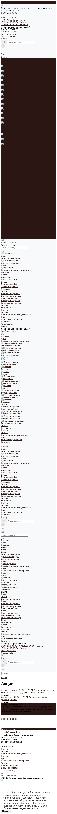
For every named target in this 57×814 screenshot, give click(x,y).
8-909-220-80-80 (9, 646)
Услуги (4, 207)
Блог (3, 233)
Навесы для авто (9, 195)
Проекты (5, 169)
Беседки (5, 188)
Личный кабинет (9, 653)
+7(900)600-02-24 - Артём (13, 22)
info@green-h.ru (8, 34)
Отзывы (4, 155)
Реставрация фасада (11, 219)
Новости (5, 153)
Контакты (5, 237)
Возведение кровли (10, 216)
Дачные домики (8, 183)
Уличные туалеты (9, 202)
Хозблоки (5, 205)
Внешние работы (9, 214)
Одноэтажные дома (10, 174)
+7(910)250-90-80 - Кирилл (14, 20)
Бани (3, 181)
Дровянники (7, 193)
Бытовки (5, 198)
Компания (6, 223)
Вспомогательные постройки (15, 186)
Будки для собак (9, 200)
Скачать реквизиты (10, 744)
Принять (6, 811)
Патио (4, 190)
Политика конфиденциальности (16, 158)
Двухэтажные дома (10, 179)
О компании (7, 746)
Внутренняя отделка (11, 212)
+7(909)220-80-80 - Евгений (14, 24)
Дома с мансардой (10, 176)
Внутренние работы (10, 209)
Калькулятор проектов (11, 235)
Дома (3, 172)
